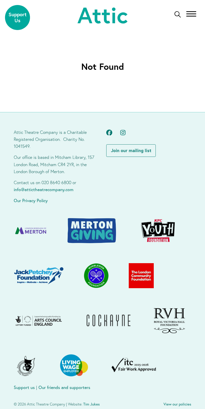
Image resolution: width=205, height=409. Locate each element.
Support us (24, 387)
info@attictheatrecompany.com (44, 189)
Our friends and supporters (64, 387)
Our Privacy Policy (31, 200)
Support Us (17, 17)
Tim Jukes (91, 403)
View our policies (177, 403)
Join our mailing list (131, 150)
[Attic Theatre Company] (103, 16)
